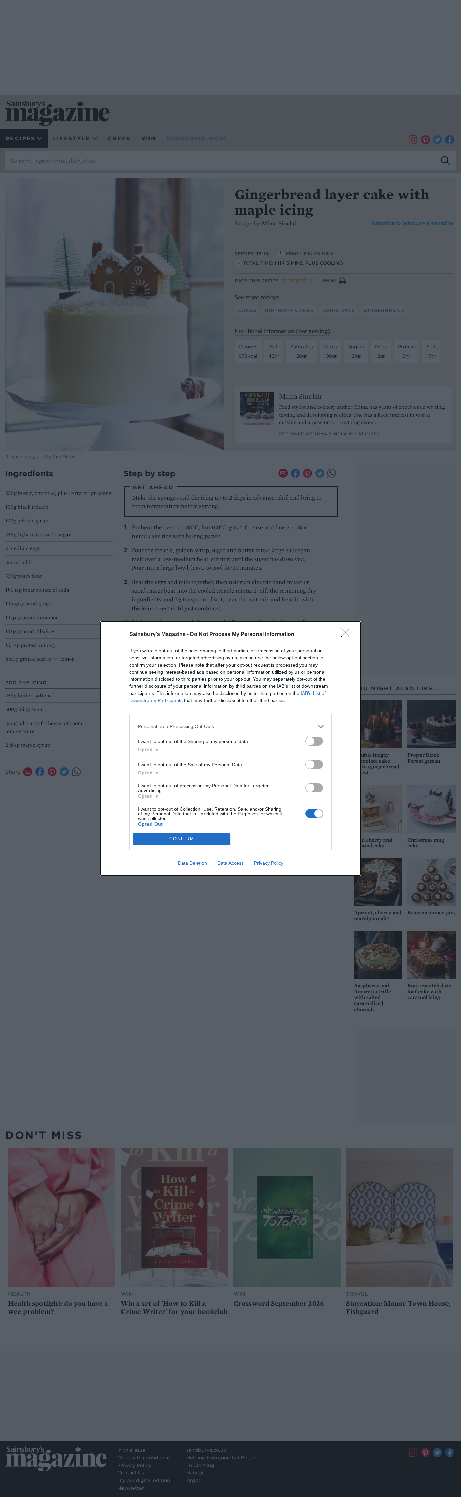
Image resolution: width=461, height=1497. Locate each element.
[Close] (347, 634)
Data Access (230, 863)
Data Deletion (192, 863)
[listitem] (230, 726)
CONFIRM (181, 838)
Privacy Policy (268, 863)
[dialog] (230, 749)
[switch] (314, 741)
